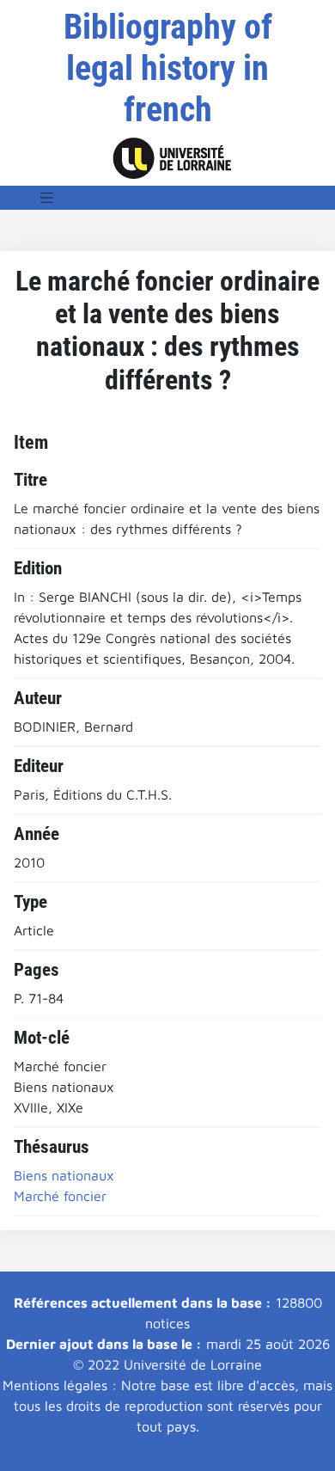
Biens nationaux (64, 1175)
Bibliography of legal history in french (168, 68)
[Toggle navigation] (47, 198)
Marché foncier (60, 1196)
